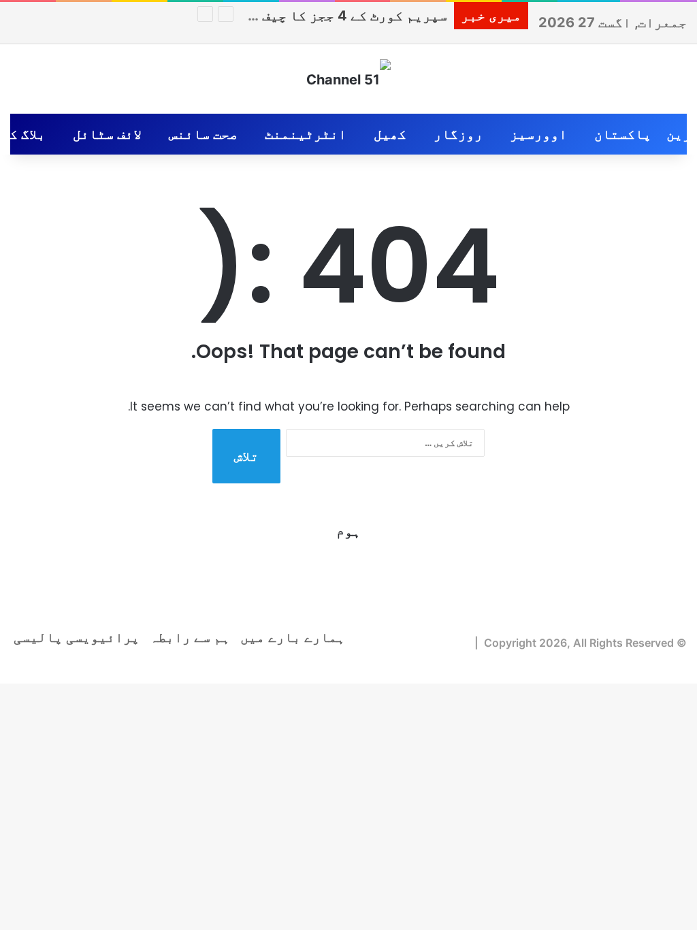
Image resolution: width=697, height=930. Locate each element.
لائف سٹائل (107, 134)
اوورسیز (538, 134)
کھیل (390, 134)
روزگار (458, 134)
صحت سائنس (203, 134)
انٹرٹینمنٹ (305, 134)
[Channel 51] (348, 79)
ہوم (348, 531)
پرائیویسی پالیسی (77, 637)
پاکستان (622, 134)
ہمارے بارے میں (292, 637)
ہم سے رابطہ (190, 637)
